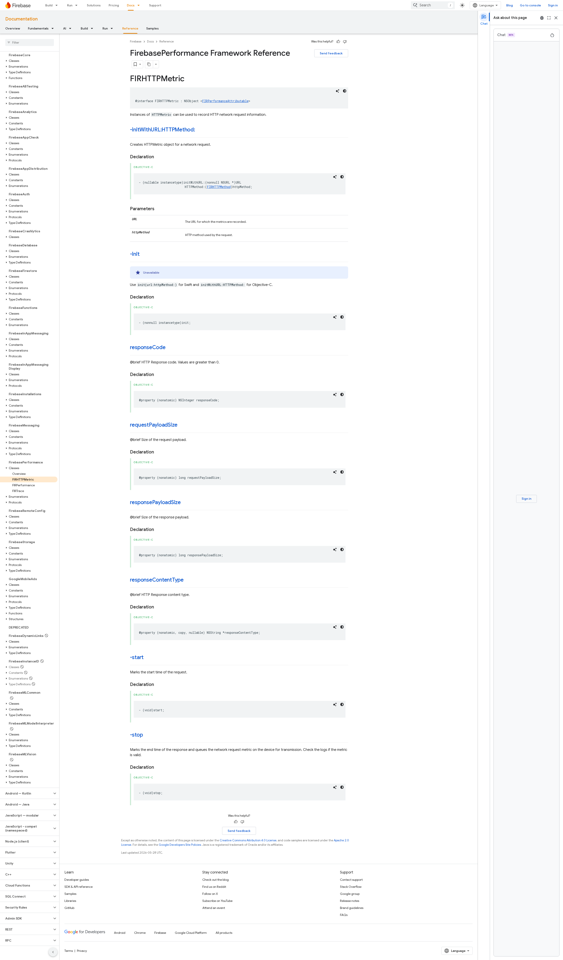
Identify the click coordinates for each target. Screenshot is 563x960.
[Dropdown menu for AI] (71, 28)
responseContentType (157, 580)
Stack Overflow (351, 887)
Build (49, 5)
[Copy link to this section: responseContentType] (188, 580)
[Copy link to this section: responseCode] (170, 347)
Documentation (21, 19)
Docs (131, 5)
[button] (28, 61)
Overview (12, 28)
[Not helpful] (345, 41)
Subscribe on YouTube (217, 901)
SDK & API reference (78, 887)
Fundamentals (38, 28)
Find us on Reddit (214, 887)
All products (224, 933)
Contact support (351, 880)
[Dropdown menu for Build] (58, 5)
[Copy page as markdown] (149, 64)
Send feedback (331, 53)
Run (69, 5)
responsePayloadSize (155, 502)
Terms (68, 951)
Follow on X (210, 894)
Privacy (82, 951)
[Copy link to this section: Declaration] (158, 157)
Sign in (553, 5)
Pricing (114, 5)
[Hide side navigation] (53, 952)
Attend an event (213, 908)
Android (119, 933)
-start (137, 657)
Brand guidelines (351, 908)
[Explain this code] (337, 90)
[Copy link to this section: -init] (143, 254)
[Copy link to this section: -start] (148, 657)
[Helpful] (338, 41)
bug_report (542, 17)
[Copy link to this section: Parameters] (158, 209)
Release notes (349, 901)
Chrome (140, 933)
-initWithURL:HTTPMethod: (162, 129)
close (556, 17)
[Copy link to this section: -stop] (147, 735)
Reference (130, 28)
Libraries (70, 901)
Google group (350, 894)
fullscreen (549, 17)
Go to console (530, 5)
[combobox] (433, 5)
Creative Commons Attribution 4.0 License (248, 840)
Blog (509, 5)
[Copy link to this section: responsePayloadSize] (185, 502)
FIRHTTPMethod (219, 187)
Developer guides (76, 880)
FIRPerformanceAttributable (225, 101)
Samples (152, 28)
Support (155, 5)
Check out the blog (215, 880)
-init (135, 254)
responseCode (148, 347)
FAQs (343, 915)
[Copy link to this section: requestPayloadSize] (181, 425)
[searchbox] (29, 42)
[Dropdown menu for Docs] (140, 5)
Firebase (135, 41)
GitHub (69, 908)
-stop (136, 735)
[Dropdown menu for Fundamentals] (54, 28)
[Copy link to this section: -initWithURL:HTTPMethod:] (199, 130)
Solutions (94, 5)
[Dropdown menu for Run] (77, 5)
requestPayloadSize (154, 425)
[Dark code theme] (344, 90)
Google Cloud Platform (191, 933)
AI (64, 28)
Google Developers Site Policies (180, 845)
